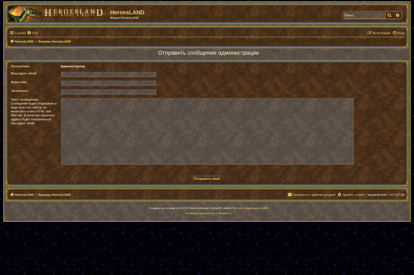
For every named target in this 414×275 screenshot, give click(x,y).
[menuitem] (32, 33)
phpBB (180, 208)
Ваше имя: (19, 82)
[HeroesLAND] (57, 13)
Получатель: (20, 66)
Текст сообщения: (25, 99)
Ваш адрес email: (24, 73)
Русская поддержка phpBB (250, 208)
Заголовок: (20, 90)
